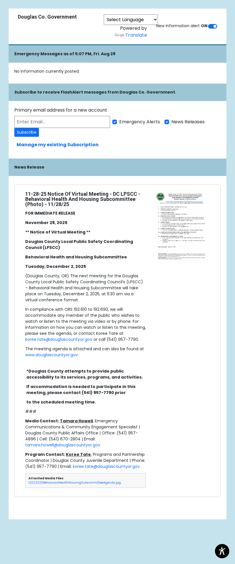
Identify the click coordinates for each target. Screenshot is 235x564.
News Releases (188, 121)
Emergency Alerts (139, 121)
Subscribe (26, 132)
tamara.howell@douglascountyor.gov (62, 445)
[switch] (212, 26)
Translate (136, 35)
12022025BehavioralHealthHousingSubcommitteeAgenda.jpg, (74, 482)
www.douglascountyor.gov (51, 355)
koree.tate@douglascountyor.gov (58, 339)
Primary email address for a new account (60, 110)
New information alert (181, 26)
